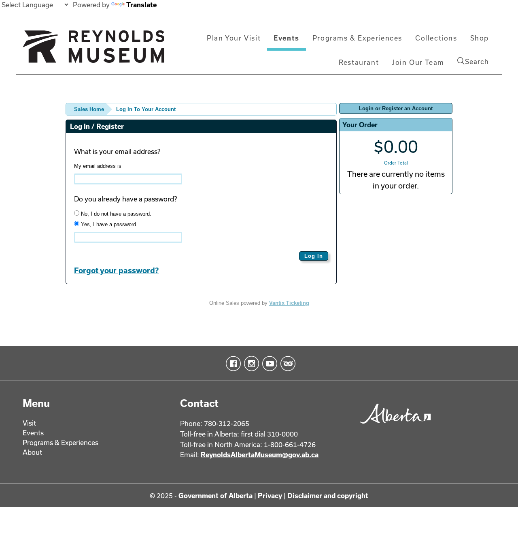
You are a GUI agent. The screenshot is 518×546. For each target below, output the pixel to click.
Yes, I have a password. (108, 224)
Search (477, 61)
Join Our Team (418, 62)
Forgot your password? (116, 270)
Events (286, 38)
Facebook (232, 363)
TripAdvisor (286, 363)
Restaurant (359, 62)
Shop (479, 38)
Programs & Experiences (357, 38)
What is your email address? (117, 151)
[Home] (93, 50)
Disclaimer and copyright (327, 495)
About (32, 452)
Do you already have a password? (125, 199)
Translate (141, 5)
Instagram (250, 363)
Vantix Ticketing (289, 303)
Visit (29, 423)
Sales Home (89, 109)
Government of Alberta (215, 495)
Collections (436, 38)
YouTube (268, 363)
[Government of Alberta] (393, 426)
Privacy (270, 495)
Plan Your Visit (234, 38)
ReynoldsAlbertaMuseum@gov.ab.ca (259, 454)
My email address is (97, 166)
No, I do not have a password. (115, 214)
